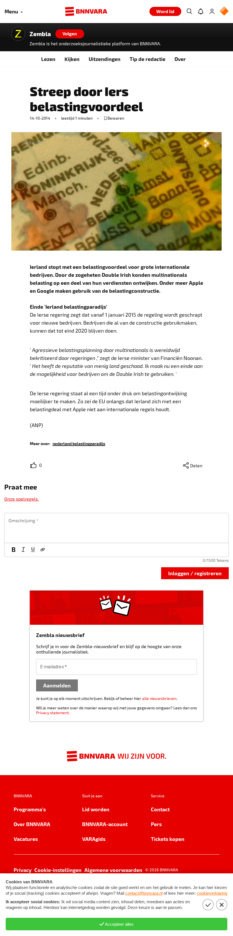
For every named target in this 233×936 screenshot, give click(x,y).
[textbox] (116, 528)
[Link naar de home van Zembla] (18, 34)
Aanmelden (57, 685)
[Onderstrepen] (33, 549)
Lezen (48, 59)
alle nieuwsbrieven (159, 698)
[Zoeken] (189, 11)
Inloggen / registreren (195, 573)
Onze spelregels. (21, 498)
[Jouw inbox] (200, 11)
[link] (79, 443)
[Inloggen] (212, 11)
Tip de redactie (147, 59)
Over (180, 59)
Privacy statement (52, 712)
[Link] (42, 549)
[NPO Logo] (224, 11)
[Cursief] (23, 549)
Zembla (40, 33)
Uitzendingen (104, 59)
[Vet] (13, 549)
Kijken (72, 59)
